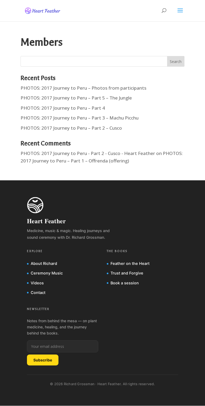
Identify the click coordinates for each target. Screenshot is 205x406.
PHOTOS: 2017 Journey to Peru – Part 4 (63, 108)
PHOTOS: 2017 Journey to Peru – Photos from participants (83, 88)
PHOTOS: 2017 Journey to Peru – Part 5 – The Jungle (76, 98)
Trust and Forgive (127, 273)
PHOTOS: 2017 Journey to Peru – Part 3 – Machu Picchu (80, 118)
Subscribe (42, 360)
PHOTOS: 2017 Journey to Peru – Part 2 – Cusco (71, 128)
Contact (38, 292)
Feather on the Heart (130, 263)
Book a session (125, 283)
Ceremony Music (47, 273)
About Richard (44, 263)
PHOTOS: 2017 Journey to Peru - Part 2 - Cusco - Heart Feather (88, 153)
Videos (37, 283)
